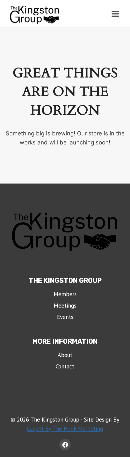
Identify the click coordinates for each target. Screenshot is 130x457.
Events (65, 317)
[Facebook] (65, 444)
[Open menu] (115, 14)
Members (65, 294)
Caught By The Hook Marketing (65, 428)
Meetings (65, 305)
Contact (65, 366)
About (65, 355)
